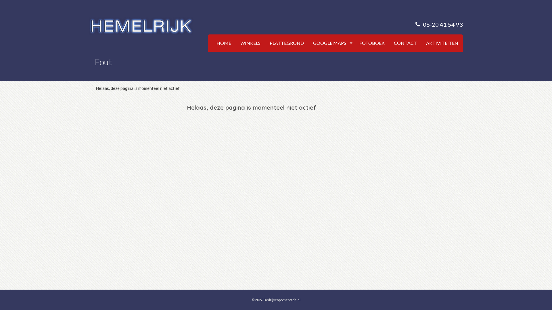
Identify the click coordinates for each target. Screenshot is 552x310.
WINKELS (250, 43)
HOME (223, 43)
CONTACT (405, 43)
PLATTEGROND (287, 43)
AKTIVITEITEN (442, 43)
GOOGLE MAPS (329, 43)
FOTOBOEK (372, 43)
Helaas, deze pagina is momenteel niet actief (138, 88)
